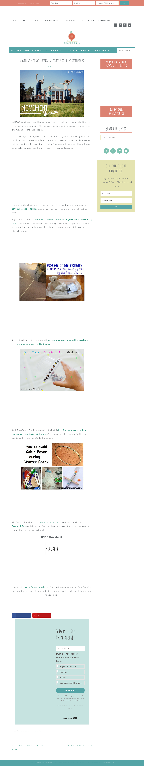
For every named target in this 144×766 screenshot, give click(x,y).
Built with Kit (70, 718)
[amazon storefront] (116, 116)
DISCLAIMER (75, 762)
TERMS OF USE (84, 762)
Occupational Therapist (70, 683)
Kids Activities (37, 731)
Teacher (63, 672)
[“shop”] (116, 68)
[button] (70, 668)
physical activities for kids (24, 209)
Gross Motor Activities (26, 731)
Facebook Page (19, 526)
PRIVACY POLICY (64, 762)
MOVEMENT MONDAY (48, 522)
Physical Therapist (68, 666)
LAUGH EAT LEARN (109, 762)
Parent (62, 677)
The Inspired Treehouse (72, 37)
